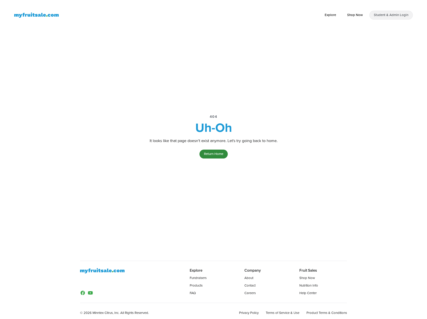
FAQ (193, 293)
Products (196, 285)
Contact (250, 285)
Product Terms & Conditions (326, 313)
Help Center (308, 293)
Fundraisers (198, 278)
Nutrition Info (308, 285)
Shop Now (307, 278)
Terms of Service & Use (282, 313)
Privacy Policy (249, 313)
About (248, 278)
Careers (250, 293)
